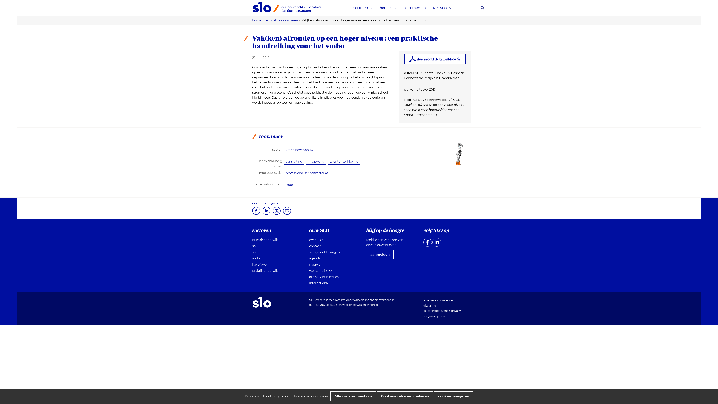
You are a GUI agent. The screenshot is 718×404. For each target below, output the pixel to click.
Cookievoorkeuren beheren (405, 396)
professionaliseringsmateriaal (307, 173)
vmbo (256, 258)
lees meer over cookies (311, 396)
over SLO (439, 8)
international (319, 283)
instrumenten (414, 8)
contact (315, 246)
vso (254, 252)
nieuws (314, 264)
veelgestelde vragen (324, 252)
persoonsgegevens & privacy (442, 311)
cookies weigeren (453, 396)
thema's (385, 8)
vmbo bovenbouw (299, 150)
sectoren (360, 8)
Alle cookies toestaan (353, 396)
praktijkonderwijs (265, 271)
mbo (289, 184)
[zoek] (482, 8)
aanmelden (381, 255)
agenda (315, 258)
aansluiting (294, 161)
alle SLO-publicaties (324, 277)
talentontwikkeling (344, 161)
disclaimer (430, 305)
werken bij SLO (320, 271)
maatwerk (316, 161)
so (254, 246)
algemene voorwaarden (438, 300)
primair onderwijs (265, 240)
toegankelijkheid (434, 316)
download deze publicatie (439, 59)
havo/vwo (259, 264)
